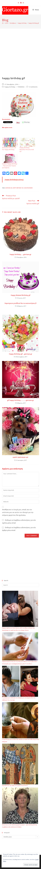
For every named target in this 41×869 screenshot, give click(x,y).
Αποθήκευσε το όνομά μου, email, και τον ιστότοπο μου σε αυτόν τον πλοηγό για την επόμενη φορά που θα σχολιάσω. (17, 512)
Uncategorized (28, 188)
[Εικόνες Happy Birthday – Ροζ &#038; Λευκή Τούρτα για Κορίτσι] (10, 158)
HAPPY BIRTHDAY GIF (20, 457)
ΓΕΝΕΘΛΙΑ (21, 87)
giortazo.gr (8, 188)
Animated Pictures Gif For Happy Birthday (9, 148)
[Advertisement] (20, 55)
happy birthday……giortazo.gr (20, 254)
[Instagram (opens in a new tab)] (23, 3)
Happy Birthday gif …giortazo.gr (20, 354)
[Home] (2, 23)
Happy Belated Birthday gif (20, 295)
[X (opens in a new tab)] (18, 3)
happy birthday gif (33, 23)
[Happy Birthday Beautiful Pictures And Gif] (27, 142)
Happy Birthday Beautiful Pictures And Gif (27, 149)
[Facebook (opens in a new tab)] (21, 3)
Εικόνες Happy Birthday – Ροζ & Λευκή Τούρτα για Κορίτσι (9, 166)
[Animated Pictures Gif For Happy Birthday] (10, 142)
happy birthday (10, 87)
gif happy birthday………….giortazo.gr (20, 400)
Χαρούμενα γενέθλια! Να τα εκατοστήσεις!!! (20, 303)
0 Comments (33, 87)
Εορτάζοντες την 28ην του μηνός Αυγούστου (15, 785)
